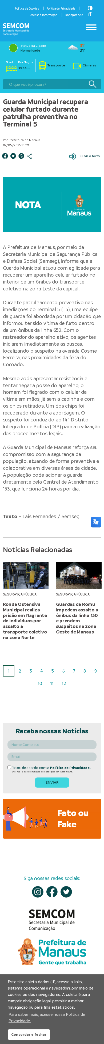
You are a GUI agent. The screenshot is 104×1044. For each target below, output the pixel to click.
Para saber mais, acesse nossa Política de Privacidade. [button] (47, 1017)
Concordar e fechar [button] (28, 1034)
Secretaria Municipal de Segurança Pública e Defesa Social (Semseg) (50, 257)
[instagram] (37, 892)
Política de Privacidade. (70, 768)
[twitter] (66, 892)
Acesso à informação (44, 15)
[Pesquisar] (92, 84)
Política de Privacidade (60, 8)
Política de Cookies (27, 8)
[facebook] (52, 891)
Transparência (74, 15)
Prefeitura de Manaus (31, 247)
